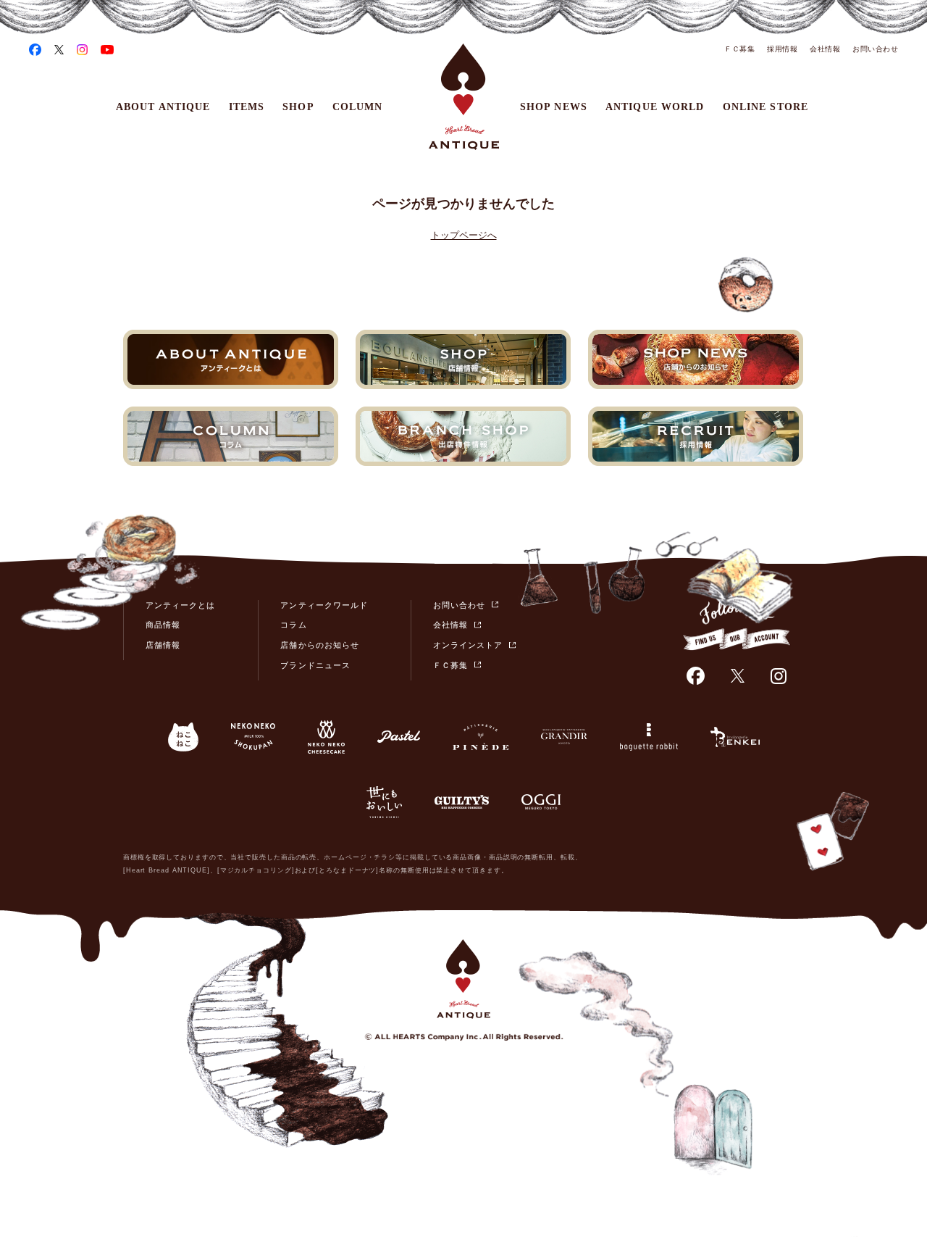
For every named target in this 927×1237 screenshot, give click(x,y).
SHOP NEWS (553, 106)
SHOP (298, 106)
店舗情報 (163, 645)
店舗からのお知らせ (319, 645)
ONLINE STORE (765, 106)
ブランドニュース (315, 665)
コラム (293, 624)
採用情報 (782, 49)
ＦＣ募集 (739, 49)
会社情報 (825, 49)
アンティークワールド (324, 605)
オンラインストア (468, 645)
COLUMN (357, 106)
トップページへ (464, 235)
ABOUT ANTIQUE (163, 106)
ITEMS (247, 106)
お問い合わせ (875, 49)
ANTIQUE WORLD (655, 106)
